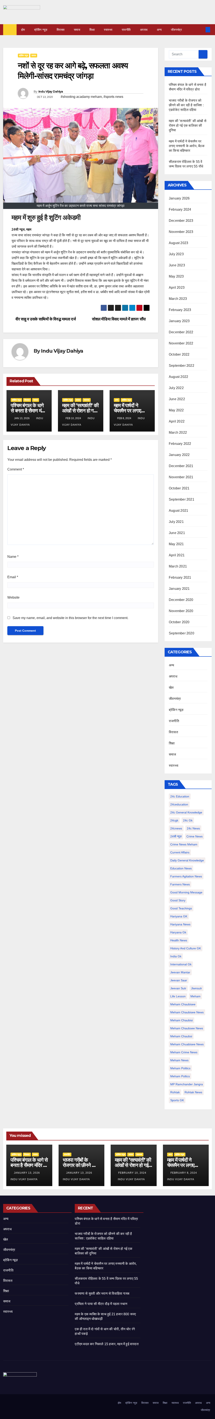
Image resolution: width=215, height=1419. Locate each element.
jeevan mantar (180, 972)
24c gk (188, 820)
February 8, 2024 (184, 1172)
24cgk (174, 820)
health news (178, 940)
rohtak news (193, 1092)
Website (13, 597)
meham (195, 996)
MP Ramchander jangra (186, 1084)
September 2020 (181, 633)
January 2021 (179, 588)
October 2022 (179, 354)
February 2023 (180, 310)
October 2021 (179, 488)
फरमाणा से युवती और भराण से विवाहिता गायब (102, 1293)
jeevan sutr (178, 988)
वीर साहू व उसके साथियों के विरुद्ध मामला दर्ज (45, 319)
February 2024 (180, 209)
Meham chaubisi (181, 1020)
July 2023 (176, 254)
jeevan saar (178, 980)
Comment (15, 469)
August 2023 (178, 243)
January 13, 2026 (27, 1172)
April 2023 (177, 287)
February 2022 (180, 443)
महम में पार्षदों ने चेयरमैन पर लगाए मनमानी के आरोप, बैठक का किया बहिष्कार (187, 146)
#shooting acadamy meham (81, 96)
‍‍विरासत (61, 30)
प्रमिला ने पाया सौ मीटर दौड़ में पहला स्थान (101, 1304)
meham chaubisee (182, 1004)
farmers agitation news (186, 876)
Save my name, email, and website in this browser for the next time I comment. (70, 618)
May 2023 (176, 276)
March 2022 (178, 432)
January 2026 (179, 198)
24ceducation (179, 804)
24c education (179, 796)
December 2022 (181, 332)
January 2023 (179, 321)
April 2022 (177, 421)
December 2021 (181, 466)
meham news (179, 1060)
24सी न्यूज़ (176, 836)
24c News (193, 828)
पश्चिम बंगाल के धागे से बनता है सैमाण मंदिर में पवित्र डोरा (28, 410)
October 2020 (179, 622)
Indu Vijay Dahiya (50, 91)
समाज (77, 30)
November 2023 (181, 232)
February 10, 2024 (132, 1172)
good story (177, 900)
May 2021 (176, 544)
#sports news (113, 96)
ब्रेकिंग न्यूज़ (40, 30)
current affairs (179, 852)
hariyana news (180, 924)
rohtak (175, 1092)
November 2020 (181, 611)
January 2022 (179, 455)
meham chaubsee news (186, 1028)
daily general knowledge (187, 860)
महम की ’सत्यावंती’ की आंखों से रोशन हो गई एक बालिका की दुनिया (80, 410)
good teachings (181, 908)
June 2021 (177, 533)
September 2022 (181, 365)
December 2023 (181, 220)
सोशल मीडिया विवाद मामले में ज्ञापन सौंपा (119, 319)
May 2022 (176, 410)
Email (12, 577)
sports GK (177, 1100)
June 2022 (177, 399)
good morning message (186, 892)
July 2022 (176, 388)
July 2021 (176, 521)
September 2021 (181, 499)
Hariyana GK (178, 916)
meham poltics (180, 1076)
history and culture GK (185, 948)
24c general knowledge (186, 812)
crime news (194, 836)
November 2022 (181, 343)
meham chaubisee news (187, 1012)
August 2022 (178, 377)
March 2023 (178, 298)
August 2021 (178, 510)
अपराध (144, 30)
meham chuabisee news (187, 1044)
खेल (171, 687)
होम (23, 30)
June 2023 (177, 265)
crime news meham (183, 844)
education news (181, 868)
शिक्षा (92, 30)
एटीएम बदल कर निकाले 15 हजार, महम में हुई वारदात (106, 1344)
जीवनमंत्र (176, 30)
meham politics (180, 1068)
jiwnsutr (196, 988)
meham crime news (183, 1052)
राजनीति (126, 30)
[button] (201, 29)
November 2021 (181, 477)
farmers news (180, 884)
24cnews (176, 828)
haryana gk (178, 932)
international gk (180, 964)
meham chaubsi (181, 1036)
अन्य (159, 30)
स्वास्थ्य (108, 30)
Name (12, 556)
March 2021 (178, 566)
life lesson (178, 996)
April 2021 (177, 555)
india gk (175, 956)
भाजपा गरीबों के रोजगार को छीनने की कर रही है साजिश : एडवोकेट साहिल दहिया (186, 105)
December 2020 (181, 600)
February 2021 (180, 577)
